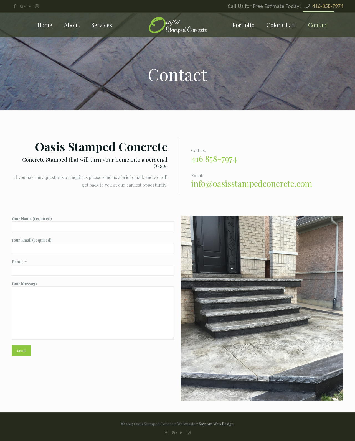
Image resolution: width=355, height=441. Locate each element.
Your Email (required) (32, 240)
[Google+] (22, 6)
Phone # (19, 261)
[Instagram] (37, 6)
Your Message (25, 283)
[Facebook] (14, 6)
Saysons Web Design (216, 424)
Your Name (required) (32, 218)
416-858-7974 (327, 6)
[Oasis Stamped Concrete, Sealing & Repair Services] (177, 24)
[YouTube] (29, 6)
